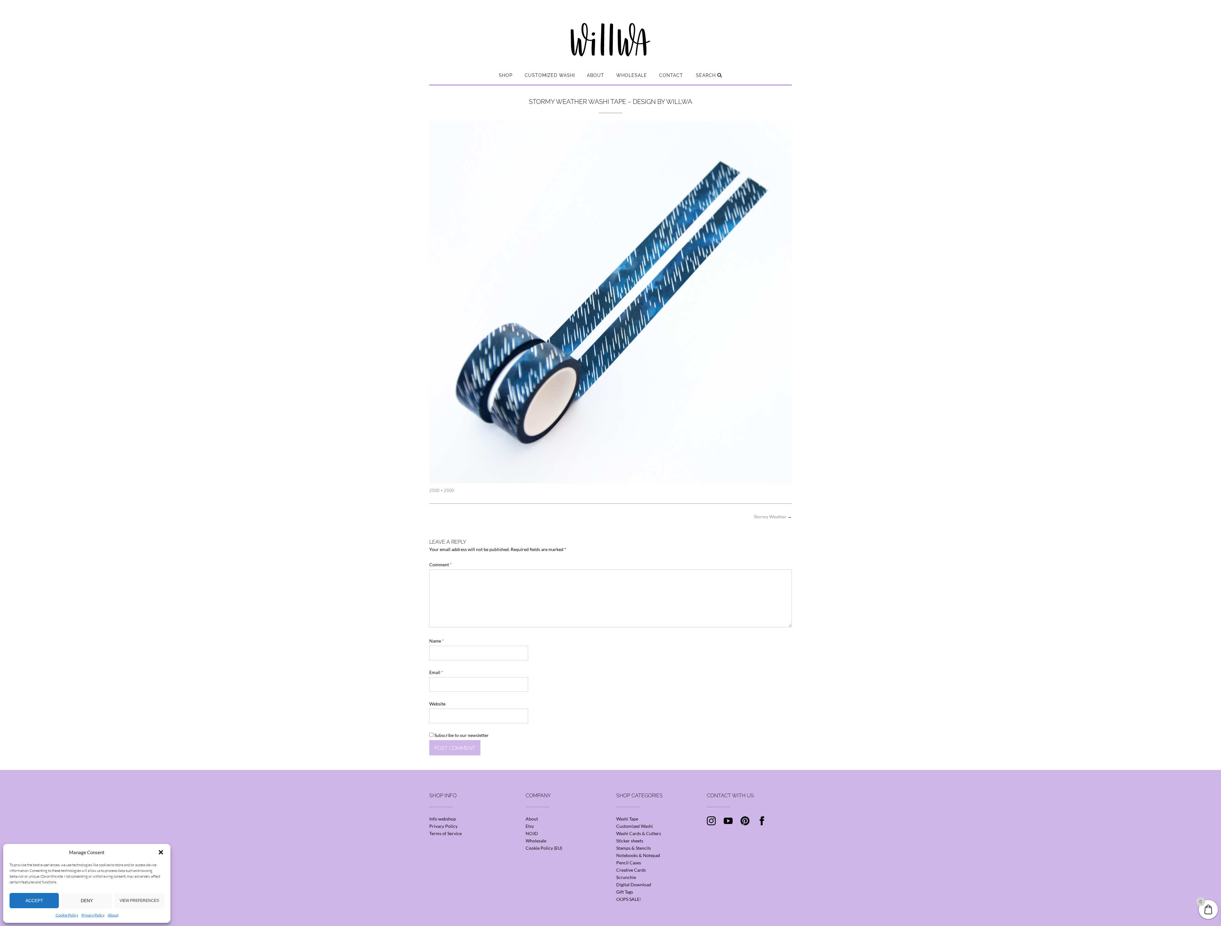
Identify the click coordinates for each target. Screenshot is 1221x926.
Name (436, 640)
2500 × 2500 (441, 490)
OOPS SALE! (628, 899)
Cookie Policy (67, 915)
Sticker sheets (629, 840)
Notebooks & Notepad (638, 855)
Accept (34, 900)
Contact (671, 75)
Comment (440, 564)
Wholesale (631, 75)
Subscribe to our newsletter (461, 735)
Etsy (530, 826)
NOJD (532, 833)
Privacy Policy (93, 915)
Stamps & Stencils (633, 848)
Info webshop (442, 818)
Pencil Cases (628, 862)
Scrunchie (626, 877)
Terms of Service (445, 833)
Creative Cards (631, 870)
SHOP (506, 75)
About (113, 915)
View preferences (139, 900)
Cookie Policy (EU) (544, 848)
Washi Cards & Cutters (638, 833)
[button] (161, 852)
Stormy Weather (773, 516)
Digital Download (633, 884)
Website (437, 703)
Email (436, 672)
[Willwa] (610, 29)
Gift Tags (624, 892)
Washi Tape (627, 818)
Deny (87, 900)
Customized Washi (550, 75)
